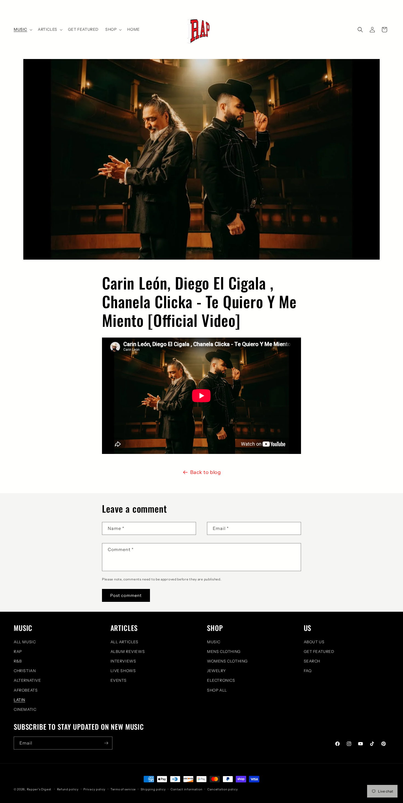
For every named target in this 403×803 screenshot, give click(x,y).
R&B (18, 661)
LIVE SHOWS (123, 670)
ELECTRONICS (221, 680)
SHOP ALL (217, 690)
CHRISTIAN (25, 670)
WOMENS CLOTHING (227, 661)
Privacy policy (94, 789)
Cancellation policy (222, 789)
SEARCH (312, 661)
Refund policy (68, 789)
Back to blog (205, 472)
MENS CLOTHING (224, 651)
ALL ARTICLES (124, 641)
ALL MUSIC (25, 641)
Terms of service (123, 789)
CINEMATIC (25, 709)
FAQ (308, 670)
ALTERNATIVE (27, 680)
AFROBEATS (26, 690)
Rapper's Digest (39, 789)
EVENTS (118, 680)
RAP (18, 651)
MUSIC (213, 641)
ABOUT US (314, 641)
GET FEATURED (319, 651)
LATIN (19, 699)
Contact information (186, 789)
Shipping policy (153, 789)
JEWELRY (216, 670)
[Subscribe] (106, 743)
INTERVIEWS (123, 661)
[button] (22, 29)
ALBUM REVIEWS (127, 651)
